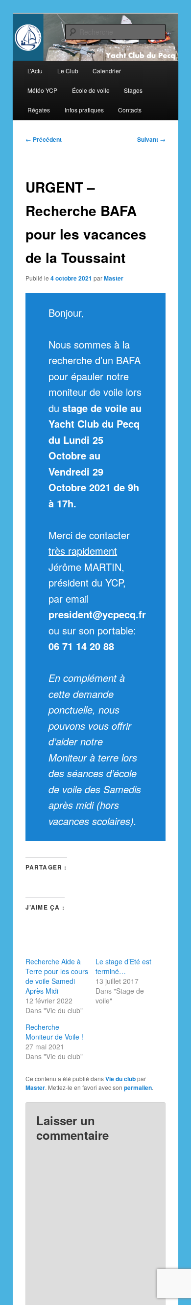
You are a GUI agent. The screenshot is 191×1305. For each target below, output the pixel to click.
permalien (138, 1087)
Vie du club (120, 1078)
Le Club (67, 70)
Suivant (151, 139)
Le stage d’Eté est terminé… (123, 966)
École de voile (91, 90)
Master (113, 278)
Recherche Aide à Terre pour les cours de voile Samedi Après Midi (56, 976)
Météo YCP (42, 90)
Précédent (43, 139)
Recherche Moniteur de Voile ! (54, 1032)
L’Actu (35, 70)
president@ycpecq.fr (97, 614)
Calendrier (107, 70)
